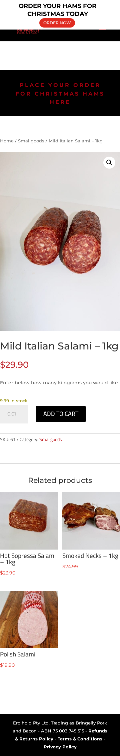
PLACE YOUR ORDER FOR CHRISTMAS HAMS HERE (60, 93)
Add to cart (60, 413)
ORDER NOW (57, 22)
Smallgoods (31, 140)
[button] (109, 163)
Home (7, 140)
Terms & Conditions (80, 738)
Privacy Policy (60, 746)
